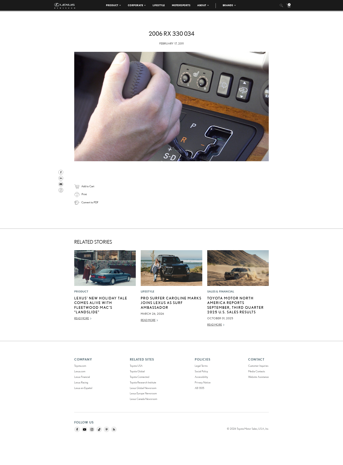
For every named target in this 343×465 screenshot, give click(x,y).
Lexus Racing (81, 382)
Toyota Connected (139, 376)
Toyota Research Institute (143, 382)
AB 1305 (199, 388)
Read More (81, 318)
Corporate (135, 5)
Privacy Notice (203, 382)
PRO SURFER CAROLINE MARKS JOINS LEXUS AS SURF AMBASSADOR (171, 302)
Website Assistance (258, 376)
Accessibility (201, 376)
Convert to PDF (89, 202)
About (201, 5)
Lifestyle (159, 5)
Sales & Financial (220, 291)
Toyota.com (80, 365)
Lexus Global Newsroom (143, 388)
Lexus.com (79, 371)
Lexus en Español (83, 388)
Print (84, 194)
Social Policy (201, 371)
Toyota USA (136, 365)
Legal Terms (201, 365)
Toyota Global (137, 371)
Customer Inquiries (258, 365)
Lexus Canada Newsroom (143, 398)
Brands (228, 5)
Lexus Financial (82, 376)
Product (112, 5)
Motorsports (181, 5)
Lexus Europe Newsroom (143, 393)
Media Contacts (256, 371)
